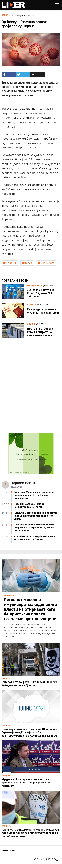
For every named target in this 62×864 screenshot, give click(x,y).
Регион (6, 15)
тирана (28, 263)
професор (11, 263)
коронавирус (48, 263)
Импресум (8, 850)
